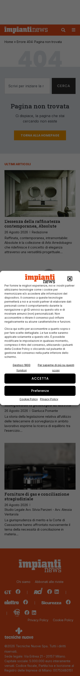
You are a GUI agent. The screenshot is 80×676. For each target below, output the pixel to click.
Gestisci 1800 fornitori (21, 367)
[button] (70, 279)
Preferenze (40, 391)
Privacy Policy (49, 399)
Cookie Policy (29, 399)
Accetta (40, 378)
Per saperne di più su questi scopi (56, 367)
